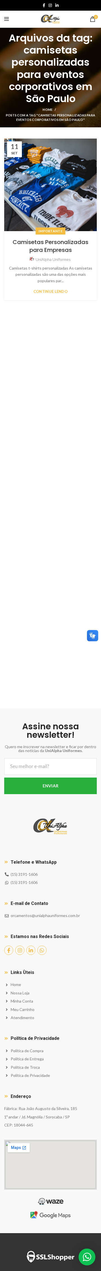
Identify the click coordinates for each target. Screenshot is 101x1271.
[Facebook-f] (8, 950)
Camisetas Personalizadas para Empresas (50, 246)
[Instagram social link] (50, 5)
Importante (50, 231)
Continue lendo (50, 291)
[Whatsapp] (41, 950)
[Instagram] (19, 950)
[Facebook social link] (44, 5)
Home (47, 109)
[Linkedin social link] (57, 5)
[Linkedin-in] (30, 950)
